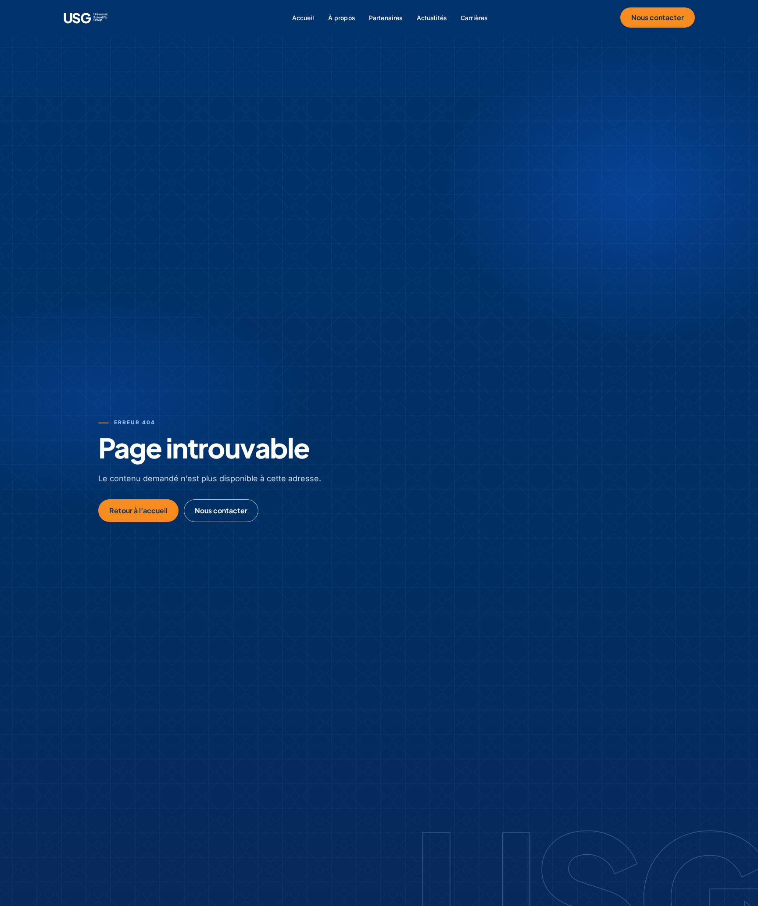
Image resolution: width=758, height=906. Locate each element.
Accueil (303, 17)
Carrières (474, 17)
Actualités (432, 17)
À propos (341, 17)
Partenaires (386, 17)
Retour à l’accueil (138, 510)
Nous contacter (657, 17)
